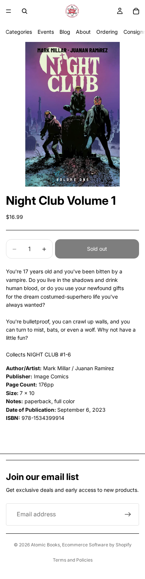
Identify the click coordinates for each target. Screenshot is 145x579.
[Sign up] (128, 514)
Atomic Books (45, 544)
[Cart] (136, 11)
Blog (64, 32)
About (83, 32)
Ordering (107, 32)
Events (46, 32)
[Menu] (8, 11)
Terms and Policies (73, 560)
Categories (19, 32)
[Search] (24, 11)
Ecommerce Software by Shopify (97, 544)
